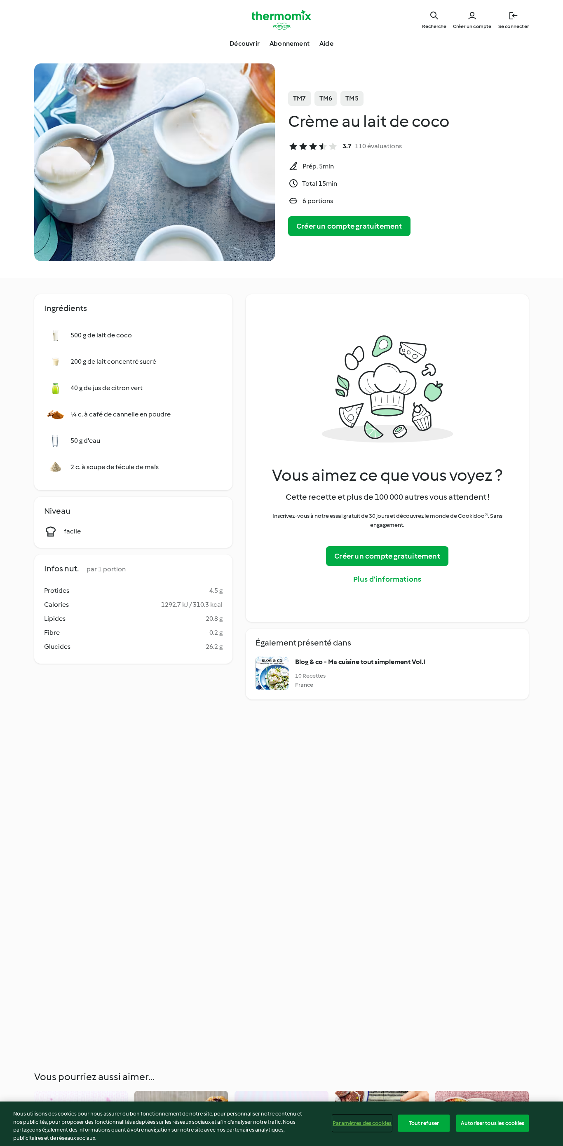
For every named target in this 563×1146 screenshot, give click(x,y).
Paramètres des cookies (362, 1123)
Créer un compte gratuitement (349, 226)
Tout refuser (424, 1123)
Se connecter (513, 26)
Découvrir (245, 43)
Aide (326, 43)
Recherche (434, 26)
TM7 (299, 98)
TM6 (326, 98)
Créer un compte (472, 26)
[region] (281, 1124)
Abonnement (290, 43)
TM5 (352, 98)
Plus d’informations (387, 579)
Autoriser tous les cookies (492, 1123)
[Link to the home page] (281, 20)
